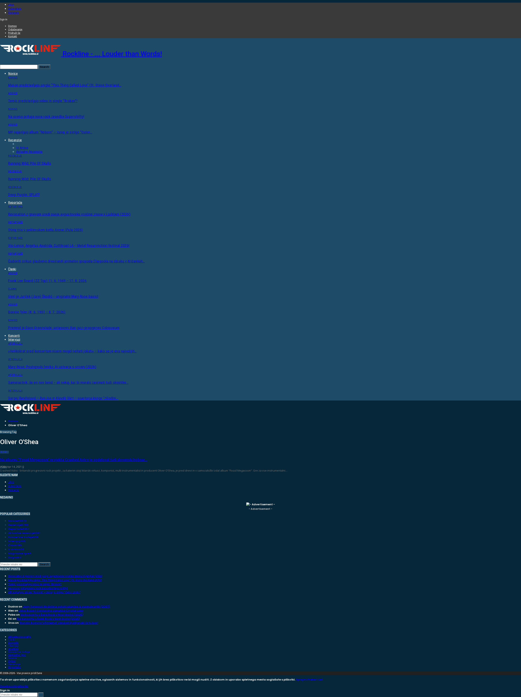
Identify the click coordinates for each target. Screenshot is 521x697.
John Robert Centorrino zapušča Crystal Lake (51, 611)
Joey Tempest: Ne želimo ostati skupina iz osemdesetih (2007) (66, 606)
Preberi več (315, 680)
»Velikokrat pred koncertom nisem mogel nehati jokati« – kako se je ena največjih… (72, 351)
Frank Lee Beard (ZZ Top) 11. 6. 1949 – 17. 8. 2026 (47, 281)
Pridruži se (14, 33)
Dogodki (14, 557)
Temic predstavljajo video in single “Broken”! (43, 101)
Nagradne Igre (19, 553)
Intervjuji (14, 339)
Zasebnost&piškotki (14, 686)
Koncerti (14, 336)
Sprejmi (301, 680)
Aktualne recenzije (29, 152)
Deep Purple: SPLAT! (24, 195)
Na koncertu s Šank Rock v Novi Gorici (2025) (51, 615)
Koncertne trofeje (23, 537)
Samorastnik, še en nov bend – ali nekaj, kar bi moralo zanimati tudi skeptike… (68, 382)
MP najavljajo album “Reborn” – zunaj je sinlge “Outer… (50, 132)
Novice (13, 73)
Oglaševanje (15, 29)
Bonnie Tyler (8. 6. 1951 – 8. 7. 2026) (36, 312)
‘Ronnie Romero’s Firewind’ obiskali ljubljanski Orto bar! (58, 623)
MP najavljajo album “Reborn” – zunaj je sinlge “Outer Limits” (44, 592)
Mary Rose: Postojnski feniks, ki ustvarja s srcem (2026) (52, 367)
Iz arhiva (22, 148)
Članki (12, 269)
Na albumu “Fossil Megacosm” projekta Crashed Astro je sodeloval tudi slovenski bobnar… (73, 459)
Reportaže (15, 203)
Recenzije (15, 140)
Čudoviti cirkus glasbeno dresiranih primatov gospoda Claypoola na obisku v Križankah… (76, 261)
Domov (12, 26)
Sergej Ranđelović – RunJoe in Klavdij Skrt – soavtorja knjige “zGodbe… (63, 398)
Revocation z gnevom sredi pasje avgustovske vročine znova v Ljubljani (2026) (69, 214)
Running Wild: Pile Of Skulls (29, 163)
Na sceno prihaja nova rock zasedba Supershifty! (46, 116)
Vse (19, 144)
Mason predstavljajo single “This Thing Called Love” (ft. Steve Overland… (64, 85)
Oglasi (12, 661)
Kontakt (12, 36)
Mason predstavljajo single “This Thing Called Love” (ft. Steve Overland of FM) (55, 580)
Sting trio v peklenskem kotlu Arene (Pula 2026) (45, 230)
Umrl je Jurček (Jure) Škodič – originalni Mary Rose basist (53, 296)
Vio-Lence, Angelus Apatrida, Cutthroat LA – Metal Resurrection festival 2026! (69, 245)
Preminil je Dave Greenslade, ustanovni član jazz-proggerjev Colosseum (64, 328)
